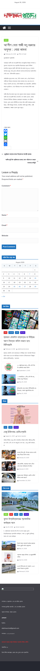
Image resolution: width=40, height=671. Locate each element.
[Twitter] (20, 134)
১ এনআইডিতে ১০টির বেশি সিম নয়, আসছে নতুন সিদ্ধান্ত (26, 378)
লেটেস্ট (17, 332)
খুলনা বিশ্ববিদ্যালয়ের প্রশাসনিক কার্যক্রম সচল (17, 520)
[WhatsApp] (20, 137)
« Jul (3, 296)
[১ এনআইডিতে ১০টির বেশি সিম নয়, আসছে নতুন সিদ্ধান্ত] (9, 379)
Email (4, 225)
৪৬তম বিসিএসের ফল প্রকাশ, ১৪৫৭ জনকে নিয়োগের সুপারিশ (26, 567)
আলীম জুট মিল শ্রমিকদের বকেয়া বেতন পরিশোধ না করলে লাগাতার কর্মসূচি (21, 161)
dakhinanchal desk (23, 349)
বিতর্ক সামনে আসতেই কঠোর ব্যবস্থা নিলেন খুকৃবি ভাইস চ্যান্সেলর (26, 544)
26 (19, 286)
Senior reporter (21, 436)
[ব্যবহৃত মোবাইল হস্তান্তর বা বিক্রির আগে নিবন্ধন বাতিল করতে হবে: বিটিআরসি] (20, 319)
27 (25, 286)
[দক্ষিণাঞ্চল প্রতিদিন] (4, 27)
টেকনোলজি (11, 332)
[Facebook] (20, 130)
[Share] (20, 144)
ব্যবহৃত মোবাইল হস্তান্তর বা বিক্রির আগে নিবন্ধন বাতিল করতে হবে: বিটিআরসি (19, 341)
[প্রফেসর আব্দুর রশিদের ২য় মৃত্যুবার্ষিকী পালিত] (9, 557)
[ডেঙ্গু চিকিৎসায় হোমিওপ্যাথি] (20, 414)
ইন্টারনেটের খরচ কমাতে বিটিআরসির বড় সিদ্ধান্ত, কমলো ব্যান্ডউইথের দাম (26, 389)
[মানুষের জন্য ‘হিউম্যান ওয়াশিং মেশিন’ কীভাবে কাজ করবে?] (9, 478)
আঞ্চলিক (6, 40)
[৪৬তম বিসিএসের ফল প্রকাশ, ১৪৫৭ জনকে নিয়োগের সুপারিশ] (9, 569)
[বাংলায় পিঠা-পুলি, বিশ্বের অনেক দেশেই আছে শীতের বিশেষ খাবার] (9, 455)
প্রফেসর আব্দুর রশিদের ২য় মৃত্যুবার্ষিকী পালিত (26, 556)
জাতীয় (5, 332)
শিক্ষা (21, 514)
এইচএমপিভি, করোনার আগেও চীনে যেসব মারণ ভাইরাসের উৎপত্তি (25, 465)
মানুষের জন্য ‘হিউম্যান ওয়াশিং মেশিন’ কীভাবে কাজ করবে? (26, 476)
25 (14, 286)
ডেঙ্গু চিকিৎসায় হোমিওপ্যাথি (15, 431)
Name (4, 215)
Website (5, 236)
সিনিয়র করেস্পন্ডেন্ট (22, 54)
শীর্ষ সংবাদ (22, 332)
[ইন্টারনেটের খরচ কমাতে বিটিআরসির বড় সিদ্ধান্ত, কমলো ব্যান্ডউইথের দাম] (9, 391)
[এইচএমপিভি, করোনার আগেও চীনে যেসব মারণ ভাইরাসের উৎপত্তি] (9, 466)
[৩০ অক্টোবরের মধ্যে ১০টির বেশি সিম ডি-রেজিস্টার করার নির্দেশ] (9, 368)
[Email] (20, 141)
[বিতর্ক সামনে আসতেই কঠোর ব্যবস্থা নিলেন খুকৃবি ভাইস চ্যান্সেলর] (9, 546)
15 (35, 278)
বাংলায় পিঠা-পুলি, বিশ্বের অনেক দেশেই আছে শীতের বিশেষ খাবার (26, 453)
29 (35, 286)
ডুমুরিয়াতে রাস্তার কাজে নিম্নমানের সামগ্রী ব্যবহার (17, 154)
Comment (6, 186)
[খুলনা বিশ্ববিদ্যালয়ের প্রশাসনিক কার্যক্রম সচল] (20, 501)
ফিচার (5, 427)
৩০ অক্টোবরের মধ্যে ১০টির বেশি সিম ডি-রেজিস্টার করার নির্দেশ (26, 366)
